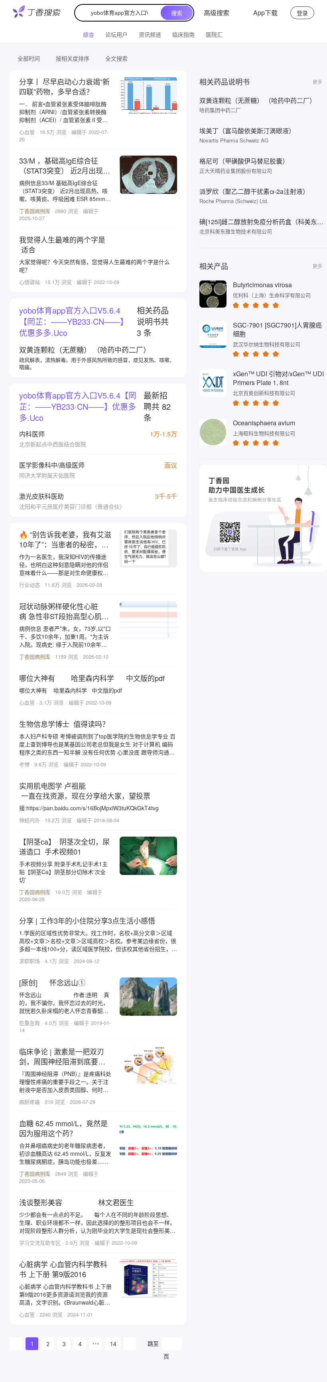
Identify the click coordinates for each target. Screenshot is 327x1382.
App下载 (265, 12)
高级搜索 (216, 12)
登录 (302, 13)
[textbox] (119, 13)
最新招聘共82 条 (95, 406)
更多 (317, 81)
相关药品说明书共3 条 (94, 321)
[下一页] (130, 1343)
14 (113, 1344)
